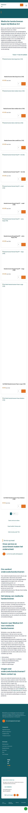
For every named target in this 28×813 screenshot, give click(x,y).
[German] (16, 5)
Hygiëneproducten (6, 729)
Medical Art (8, 761)
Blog (3, 752)
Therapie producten (6, 735)
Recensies (4, 750)
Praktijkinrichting (5, 733)
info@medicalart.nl (17, 690)
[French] (15, 5)
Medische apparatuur (6, 731)
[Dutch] (15, 4)
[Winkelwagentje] (21, 5)
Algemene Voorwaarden (11, 803)
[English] (16, 4)
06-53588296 (20, 689)
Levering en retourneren (7, 746)
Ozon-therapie (5, 754)
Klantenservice (5, 744)
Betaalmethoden (5, 748)
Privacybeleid (23, 802)
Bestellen (23, 83)
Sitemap (17, 802)
